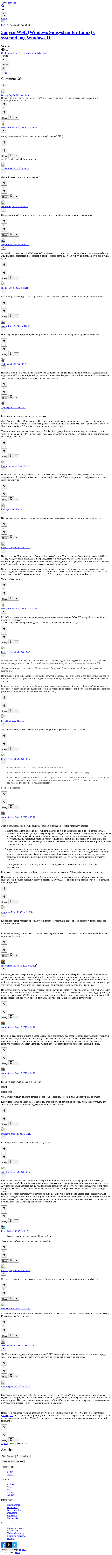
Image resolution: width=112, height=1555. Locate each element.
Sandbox (11, 1495)
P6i (2, 721)
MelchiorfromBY (9, 127)
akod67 (4, 206)
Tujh (3, 364)
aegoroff (5, 244)
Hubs (9, 1489)
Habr (17, 1552)
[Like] (4, 104)
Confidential (12, 1518)
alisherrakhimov (8, 1345)
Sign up (4, 1443)
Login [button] (4, 18)
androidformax (8, 817)
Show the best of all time (12, 1462)
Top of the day (8, 1456)
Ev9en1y (5, 25)
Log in (10, 1471)
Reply (4, 118)
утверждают (7, 1415)
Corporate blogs (14, 1528)
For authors (12, 1507)
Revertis (5, 1231)
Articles (10, 1484)
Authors (10, 1492)
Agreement (12, 1515)
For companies (14, 1510)
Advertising (12, 1530)
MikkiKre (5, 466)
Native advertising (15, 1533)
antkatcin (5, 1172)
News (9, 1487)
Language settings (10, 1550)
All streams (11, 2)
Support (22, 1549)
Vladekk (5, 168)
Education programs (16, 1536)
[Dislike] (4, 112)
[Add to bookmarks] (11, 117)
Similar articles (23, 1456)
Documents (12, 1513)
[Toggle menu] (2, 3)
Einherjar (5, 509)
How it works (13, 1505)
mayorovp (5, 912)
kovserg (4, 95)
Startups (10, 1538)
